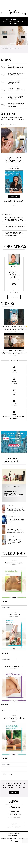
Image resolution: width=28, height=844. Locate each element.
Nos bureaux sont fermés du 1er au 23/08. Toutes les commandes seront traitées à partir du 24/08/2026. (14, 21)
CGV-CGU (21, 838)
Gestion (10, 516)
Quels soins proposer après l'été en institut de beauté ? (15, 227)
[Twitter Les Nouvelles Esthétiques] (16, 807)
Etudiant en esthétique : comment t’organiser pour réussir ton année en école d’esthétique (15, 234)
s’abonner (18, 827)
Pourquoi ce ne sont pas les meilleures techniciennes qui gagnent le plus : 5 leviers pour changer (15, 541)
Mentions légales (12, 835)
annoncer (10, 827)
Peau (8, 526)
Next (23, 37)
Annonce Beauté (14, 817)
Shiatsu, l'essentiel (14, 614)
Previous (5, 37)
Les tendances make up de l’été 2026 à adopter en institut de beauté (13, 118)
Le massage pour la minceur (14, 666)
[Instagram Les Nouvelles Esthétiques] (11, 807)
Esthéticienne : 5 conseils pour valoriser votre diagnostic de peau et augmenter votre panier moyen (16, 531)
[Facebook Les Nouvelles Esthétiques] (9, 807)
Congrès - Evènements (14, 814)
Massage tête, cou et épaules (14, 563)
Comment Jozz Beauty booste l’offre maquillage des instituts (13, 493)
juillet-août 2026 (16, 486)
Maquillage (4, 124)
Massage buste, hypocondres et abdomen (14, 719)
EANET (16, 841)
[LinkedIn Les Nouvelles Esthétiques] (19, 807)
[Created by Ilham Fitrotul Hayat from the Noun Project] (21, 13)
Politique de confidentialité (8, 838)
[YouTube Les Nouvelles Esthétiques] (14, 807)
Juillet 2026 (12, 124)
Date (13, 505)
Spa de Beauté (14, 811)
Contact (14, 824)
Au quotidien (4, 47)
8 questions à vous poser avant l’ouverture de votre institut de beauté (16, 521)
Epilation (8, 505)
